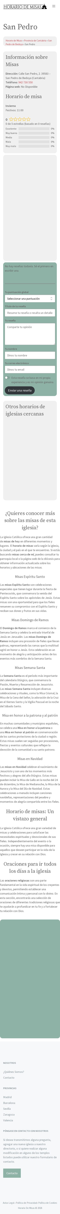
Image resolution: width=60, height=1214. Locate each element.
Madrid (7, 1097)
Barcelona (9, 1103)
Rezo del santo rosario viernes (30, 995)
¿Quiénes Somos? (13, 1072)
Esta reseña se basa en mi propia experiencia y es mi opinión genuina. (32, 380)
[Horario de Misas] (25, 6)
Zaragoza (9, 1114)
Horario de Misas (14, 40)
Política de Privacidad (26, 1202)
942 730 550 (25, 82)
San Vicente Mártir (17, 425)
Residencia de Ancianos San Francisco (29, 486)
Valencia (8, 1120)
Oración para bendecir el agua (30, 955)
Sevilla (7, 1109)
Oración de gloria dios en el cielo (30, 1034)
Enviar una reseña (20, 390)
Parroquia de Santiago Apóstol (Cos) (28, 440)
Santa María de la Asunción (22, 455)
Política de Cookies (47, 1202)
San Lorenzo (13, 432)
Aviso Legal (8, 1202)
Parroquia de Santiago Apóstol (24, 447)
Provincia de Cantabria (35, 40)
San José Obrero (16, 494)
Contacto (8, 1077)
